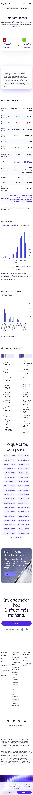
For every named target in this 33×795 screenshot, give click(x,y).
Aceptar (24, 792)
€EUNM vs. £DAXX (9, 520)
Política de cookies (15, 688)
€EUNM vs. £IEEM (9, 499)
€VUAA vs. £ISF (23, 481)
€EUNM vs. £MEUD (16, 537)
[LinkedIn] (19, 721)
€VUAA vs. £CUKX (10, 481)
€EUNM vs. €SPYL (23, 512)
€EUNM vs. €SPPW (23, 524)
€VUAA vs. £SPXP (9, 456)
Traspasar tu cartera (5, 671)
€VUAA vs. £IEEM (24, 464)
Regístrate (9, 574)
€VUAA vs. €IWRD (9, 486)
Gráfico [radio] (4, 295)
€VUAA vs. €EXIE (9, 494)
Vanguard (17, 162)
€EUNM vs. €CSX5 (23, 507)
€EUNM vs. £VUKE (9, 524)
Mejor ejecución (15, 678)
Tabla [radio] (10, 295)
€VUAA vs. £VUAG (23, 460)
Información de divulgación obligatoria (15, 702)
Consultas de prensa (27, 664)
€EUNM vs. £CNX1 (23, 529)
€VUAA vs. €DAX (23, 477)
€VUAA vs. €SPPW (23, 486)
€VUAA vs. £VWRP (9, 468)
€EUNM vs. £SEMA (23, 499)
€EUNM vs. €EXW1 (9, 512)
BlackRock (28, 162)
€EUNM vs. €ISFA (23, 520)
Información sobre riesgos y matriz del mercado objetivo (16, 671)
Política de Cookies (13, 786)
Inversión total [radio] (24, 225)
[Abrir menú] (30, 3)
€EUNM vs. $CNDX (9, 533)
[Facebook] (8, 721)
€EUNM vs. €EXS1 (23, 516)
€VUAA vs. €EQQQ (9, 490)
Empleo (25, 657)
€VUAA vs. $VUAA (23, 456)
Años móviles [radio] (14, 225)
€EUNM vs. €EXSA (23, 533)
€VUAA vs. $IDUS (9, 460)
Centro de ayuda (4, 666)
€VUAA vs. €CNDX (24, 490)
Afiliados (25, 660)
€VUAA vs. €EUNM (9, 464)
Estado (3, 675)
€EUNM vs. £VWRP (23, 503)
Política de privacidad (15, 683)
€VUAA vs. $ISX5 (23, 473)
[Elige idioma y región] (24, 3)
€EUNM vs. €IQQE (9, 503)
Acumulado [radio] (5, 225)
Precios (3, 655)
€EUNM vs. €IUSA (9, 516)
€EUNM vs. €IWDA (9, 529)
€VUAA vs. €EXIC (10, 477)
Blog (2, 659)
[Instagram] (25, 721)
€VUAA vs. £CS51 (10, 473)
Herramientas (5, 662)
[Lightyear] (5, 4)
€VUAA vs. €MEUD (23, 494)
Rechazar (9, 792)
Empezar (16, 623)
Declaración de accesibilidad (16, 694)
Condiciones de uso (16, 663)
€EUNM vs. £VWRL (9, 507)
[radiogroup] (15, 225)
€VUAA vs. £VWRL (23, 468)
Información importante (15, 658)
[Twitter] (13, 721)
